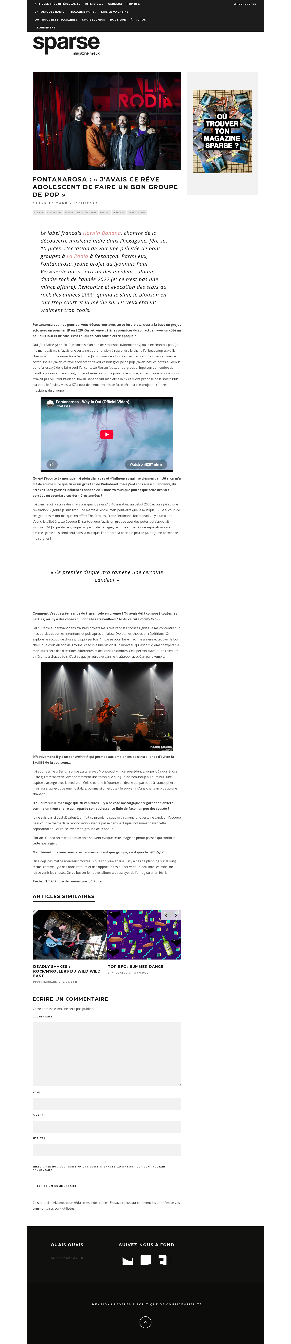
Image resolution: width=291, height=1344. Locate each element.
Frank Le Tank (50, 203)
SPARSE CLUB (118, 973)
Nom (36, 1092)
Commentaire (42, 1016)
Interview (119, 213)
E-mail (38, 1115)
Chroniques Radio (50, 11)
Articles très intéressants (57, 3)
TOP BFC (133, 3)
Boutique (118, 19)
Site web (39, 1138)
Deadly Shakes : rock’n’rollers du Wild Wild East (67, 971)
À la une (38, 213)
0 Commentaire (137, 213)
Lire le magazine (114, 11)
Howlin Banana (102, 232)
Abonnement (45, 27)
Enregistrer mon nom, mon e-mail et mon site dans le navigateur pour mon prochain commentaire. (99, 1168)
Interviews (94, 3)
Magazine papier (82, 11)
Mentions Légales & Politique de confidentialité (147, 1304)
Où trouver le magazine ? (56, 19)
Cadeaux (115, 3)
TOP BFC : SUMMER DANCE (135, 966)
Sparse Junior (93, 19)
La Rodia (77, 256)
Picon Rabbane (45, 982)
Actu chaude (54, 213)
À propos (138, 19)
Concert (105, 213)
